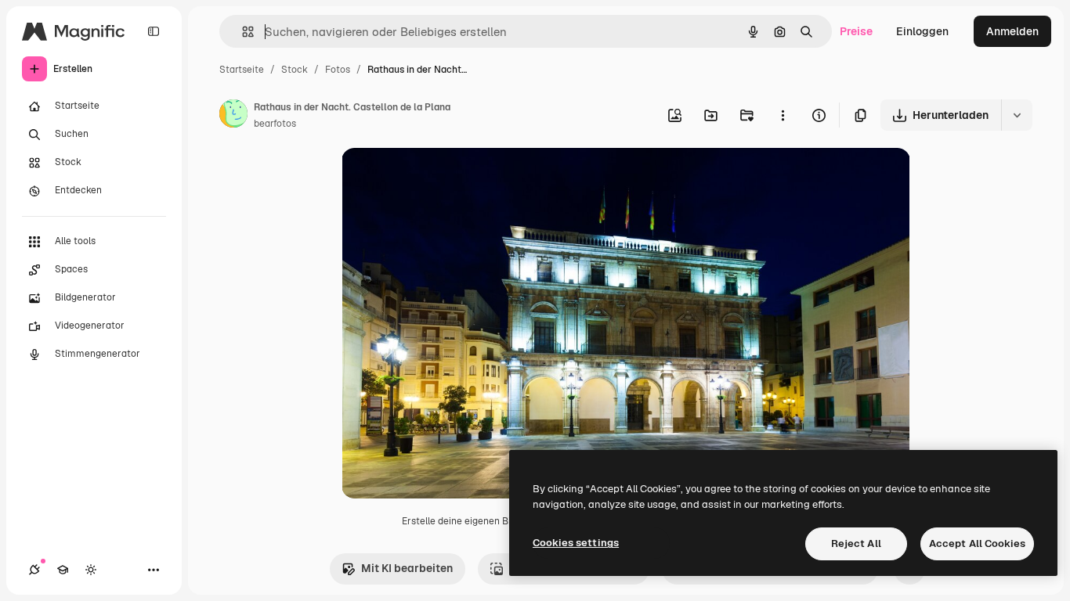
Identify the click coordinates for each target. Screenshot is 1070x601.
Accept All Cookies (977, 543)
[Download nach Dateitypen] (1016, 115)
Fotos (337, 69)
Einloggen (922, 31)
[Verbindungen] (34, 569)
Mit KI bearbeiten (407, 568)
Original (442, 178)
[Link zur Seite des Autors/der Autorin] (233, 115)
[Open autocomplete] (241, 32)
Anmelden (1012, 31)
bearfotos (275, 123)
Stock (294, 69)
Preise (856, 31)
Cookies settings (576, 542)
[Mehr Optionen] (782, 115)
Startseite (241, 69)
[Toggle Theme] (90, 569)
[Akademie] (62, 569)
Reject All (856, 543)
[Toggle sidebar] (153, 31)
